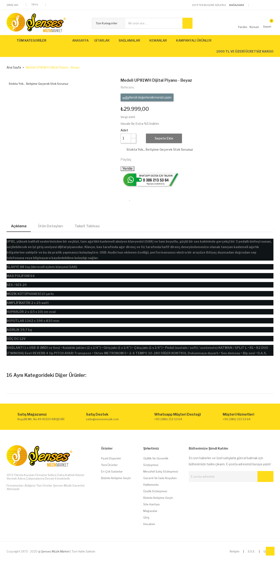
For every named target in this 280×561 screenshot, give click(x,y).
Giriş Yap (12, 5)
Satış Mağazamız (32, 414)
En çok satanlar (112, 471)
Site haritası (151, 504)
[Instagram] (272, 5)
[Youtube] (265, 5)
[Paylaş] (136, 159)
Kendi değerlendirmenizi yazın (150, 97)
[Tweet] (145, 159)
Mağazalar (150, 511)
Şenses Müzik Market (55, 551)
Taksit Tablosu (87, 226)
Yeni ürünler (109, 465)
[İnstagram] (190, 489)
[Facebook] (258, 5)
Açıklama (18, 226)
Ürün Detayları (50, 226)
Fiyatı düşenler (111, 458)
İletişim (234, 551)
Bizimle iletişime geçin (116, 478)
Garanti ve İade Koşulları (160, 478)
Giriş (146, 517)
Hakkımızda (151, 484)
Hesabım (149, 524)
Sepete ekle (164, 138)
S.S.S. (251, 551)
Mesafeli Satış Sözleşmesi (160, 471)
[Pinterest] (155, 159)
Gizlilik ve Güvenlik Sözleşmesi (155, 462)
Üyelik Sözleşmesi (155, 491)
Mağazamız (236, 5)
